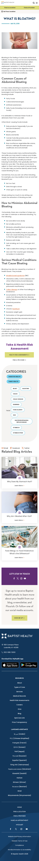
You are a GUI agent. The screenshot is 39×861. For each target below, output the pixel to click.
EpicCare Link (19, 718)
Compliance (19, 845)
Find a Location (9, 8)
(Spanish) (19, 760)
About (19, 683)
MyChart (19, 825)
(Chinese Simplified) (19, 738)
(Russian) (19, 756)
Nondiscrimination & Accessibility (19, 850)
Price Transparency (19, 722)
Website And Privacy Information (19, 837)
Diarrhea (16, 404)
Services (19, 692)
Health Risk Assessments (18, 355)
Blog (19, 713)
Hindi (20, 791)
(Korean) (20, 747)
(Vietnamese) (19, 765)
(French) (19, 743)
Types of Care (19, 687)
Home (19, 807)
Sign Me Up (18, 618)
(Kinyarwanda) (19, 795)
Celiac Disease (18, 399)
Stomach (16, 427)
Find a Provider (29, 8)
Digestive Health (14, 376)
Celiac (15, 394)
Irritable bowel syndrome (15, 275)
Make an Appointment (19, 820)
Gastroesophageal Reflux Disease (21, 421)
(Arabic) (19, 734)
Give (19, 709)
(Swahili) (19, 773)
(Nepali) (19, 751)
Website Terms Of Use (19, 841)
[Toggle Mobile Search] (34, 2)
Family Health (13, 381)
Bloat (15, 388)
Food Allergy (17, 410)
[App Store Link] (10, 665)
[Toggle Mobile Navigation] (37, 2)
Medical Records (19, 696)
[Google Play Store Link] (28, 665)
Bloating (25, 388)
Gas (14, 415)
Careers (19, 705)
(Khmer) (19, 782)
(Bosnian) (19, 787)
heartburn (16, 309)
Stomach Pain (18, 433)
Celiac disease (11, 289)
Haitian (19, 778)
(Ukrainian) (19, 769)
